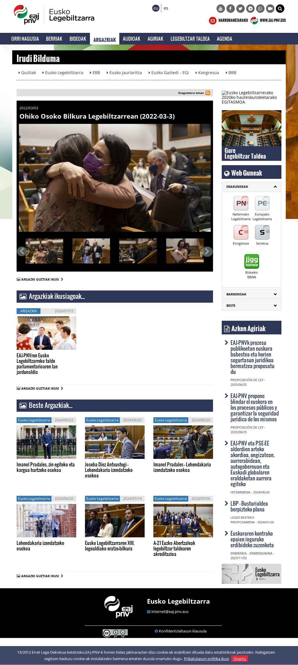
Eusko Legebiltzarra (178, 601)
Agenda (224, 38)
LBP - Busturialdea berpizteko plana (249, 506)
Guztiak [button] (28, 72)
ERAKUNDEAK (237, 186)
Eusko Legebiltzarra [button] (63, 72)
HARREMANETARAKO (233, 19)
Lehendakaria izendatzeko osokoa (40, 545)
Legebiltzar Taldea (190, 38)
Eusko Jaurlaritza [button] (125, 72)
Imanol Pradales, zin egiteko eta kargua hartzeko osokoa (46, 467)
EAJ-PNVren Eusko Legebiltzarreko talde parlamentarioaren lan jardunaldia (37, 363)
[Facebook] (230, 8)
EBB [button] (95, 72)
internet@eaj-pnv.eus (170, 611)
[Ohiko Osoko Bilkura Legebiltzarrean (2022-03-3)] (115, 178)
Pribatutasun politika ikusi (206, 658)
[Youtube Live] (270, 8)
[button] (280, 8)
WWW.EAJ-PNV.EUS (272, 19)
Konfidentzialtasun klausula (183, 631)
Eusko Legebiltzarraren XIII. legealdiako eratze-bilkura (109, 545)
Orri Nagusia (25, 38)
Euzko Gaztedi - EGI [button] (169, 72)
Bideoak (78, 38)
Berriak (54, 38)
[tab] (251, 186)
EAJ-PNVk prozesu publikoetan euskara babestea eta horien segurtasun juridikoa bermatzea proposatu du (252, 356)
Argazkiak (104, 39)
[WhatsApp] (260, 8)
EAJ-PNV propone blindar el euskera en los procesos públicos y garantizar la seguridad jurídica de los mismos (254, 407)
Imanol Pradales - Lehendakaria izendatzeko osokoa (182, 467)
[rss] (207, 93)
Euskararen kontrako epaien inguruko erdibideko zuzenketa (252, 539)
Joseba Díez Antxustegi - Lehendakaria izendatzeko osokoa (109, 470)
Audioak (132, 38)
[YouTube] (221, 8)
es (166, 8)
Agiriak (156, 38)
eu (155, 8)
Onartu (239, 658)
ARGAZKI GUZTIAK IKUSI (41, 279)
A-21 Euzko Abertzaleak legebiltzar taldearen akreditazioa (174, 548)
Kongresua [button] (208, 72)
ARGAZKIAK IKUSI (44, 346)
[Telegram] (250, 8)
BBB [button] (231, 72)
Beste (230, 305)
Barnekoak (236, 294)
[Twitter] (240, 8)
